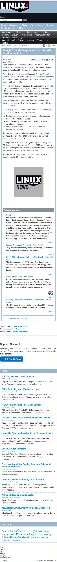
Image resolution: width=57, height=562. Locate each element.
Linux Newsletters (20, 326)
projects (12, 420)
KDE (3, 420)
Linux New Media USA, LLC (48, 560)
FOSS (3, 379)
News (3, 25)
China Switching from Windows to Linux (21, 389)
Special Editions (8, 28)
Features (13, 25)
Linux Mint (16, 435)
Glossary (5, 560)
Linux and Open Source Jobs (14, 329)
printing (30, 40)
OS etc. (21, 40)
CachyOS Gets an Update (14, 448)
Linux (7, 379)
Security (16, 469)
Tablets (5, 42)
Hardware (7, 534)
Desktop (4, 482)
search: (2, 17)
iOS (13, 40)
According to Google (11, 109)
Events (46, 530)
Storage (12, 407)
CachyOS (10, 451)
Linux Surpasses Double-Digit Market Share (23, 479)
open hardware (5, 407)
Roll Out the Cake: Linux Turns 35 (18, 376)
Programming (26, 34)
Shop (21, 28)
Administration (5, 435)
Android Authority (43, 74)
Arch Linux (4, 451)
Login (53, 45)
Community (26, 530)
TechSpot (23, 76)
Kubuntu (7, 420)
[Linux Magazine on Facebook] (44, 45)
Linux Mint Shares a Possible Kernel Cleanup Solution (27, 433)
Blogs (24, 25)
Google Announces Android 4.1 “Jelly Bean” (24, 245)
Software (6, 37)
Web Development (27, 537)
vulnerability (17, 497)
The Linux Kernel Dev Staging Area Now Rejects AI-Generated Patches (26, 465)
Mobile (25, 534)
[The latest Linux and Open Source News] (48, 45)
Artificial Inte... (5, 469)
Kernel (11, 435)
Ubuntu (14, 537)
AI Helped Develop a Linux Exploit (18, 494)
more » (51, 242)
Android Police (9, 76)
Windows (18, 392)
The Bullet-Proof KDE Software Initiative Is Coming (26, 417)
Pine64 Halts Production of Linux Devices (21, 404)
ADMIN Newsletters (20, 331)
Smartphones (42, 40)
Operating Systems (43, 34)
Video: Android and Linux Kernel (19, 276)
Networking (17, 37)
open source (14, 540)
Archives (50, 25)
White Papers (36, 25)
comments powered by (15, 318)
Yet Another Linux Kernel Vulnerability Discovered (26, 507)
